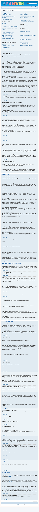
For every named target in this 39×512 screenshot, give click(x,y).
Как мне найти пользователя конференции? (25, 31)
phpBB (4, 145)
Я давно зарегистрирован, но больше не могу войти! (8, 16)
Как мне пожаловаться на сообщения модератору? (8, 38)
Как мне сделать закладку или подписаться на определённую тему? (28, 35)
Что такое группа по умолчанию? (24, 17)
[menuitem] (6, 6)
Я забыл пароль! (4, 17)
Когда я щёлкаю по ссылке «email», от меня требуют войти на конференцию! (9, 29)
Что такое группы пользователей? (24, 14)
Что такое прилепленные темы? (6, 47)
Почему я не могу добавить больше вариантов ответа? (8, 34)
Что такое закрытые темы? (5, 48)
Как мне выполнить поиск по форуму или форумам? (26, 29)
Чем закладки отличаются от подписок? (24, 34)
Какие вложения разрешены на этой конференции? (26, 39)
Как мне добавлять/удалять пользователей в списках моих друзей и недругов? (28, 26)
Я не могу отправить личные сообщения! (25, 20)
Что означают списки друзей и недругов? (25, 25)
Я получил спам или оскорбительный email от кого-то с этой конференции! (27, 22)
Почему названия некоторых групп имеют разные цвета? (27, 16)
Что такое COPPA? (4, 13)
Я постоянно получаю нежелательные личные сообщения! (27, 21)
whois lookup (17, 487)
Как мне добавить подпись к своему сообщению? (8, 33)
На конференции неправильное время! (6, 24)
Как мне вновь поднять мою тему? (6, 40)
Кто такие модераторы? (23, 13)
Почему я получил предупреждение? (6, 37)
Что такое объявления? (4, 46)
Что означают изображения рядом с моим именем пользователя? (10, 26)
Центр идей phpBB (11, 481)
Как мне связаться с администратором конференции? (26, 45)
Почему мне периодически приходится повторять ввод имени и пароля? (9, 18)
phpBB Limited (27, 474)
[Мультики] (13, 4)
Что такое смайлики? (4, 44)
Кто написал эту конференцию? (23, 42)
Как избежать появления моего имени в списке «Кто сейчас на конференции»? (9, 23)
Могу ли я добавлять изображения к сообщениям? (8, 45)
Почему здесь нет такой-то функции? (24, 43)
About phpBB (9, 476)
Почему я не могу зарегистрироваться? (6, 14)
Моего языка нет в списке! (5, 25)
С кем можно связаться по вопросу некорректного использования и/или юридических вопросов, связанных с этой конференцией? (28, 44)
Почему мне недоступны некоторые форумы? (7, 36)
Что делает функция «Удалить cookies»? (7, 19)
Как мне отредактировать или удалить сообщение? (8, 32)
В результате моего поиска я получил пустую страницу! (26, 30)
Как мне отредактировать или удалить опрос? (7, 35)
